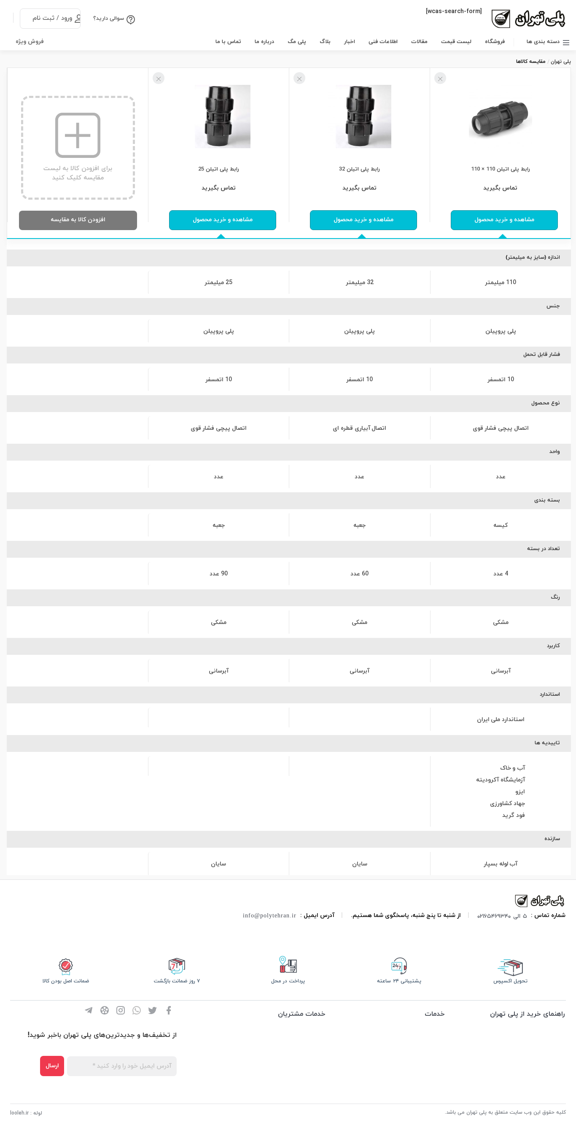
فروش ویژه (30, 42)
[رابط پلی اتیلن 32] (359, 116)
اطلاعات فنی (383, 42)
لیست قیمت (456, 42)
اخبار (349, 42)
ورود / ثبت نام (52, 18)
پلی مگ (297, 42)
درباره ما (264, 42)
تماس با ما (228, 42)
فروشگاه (495, 42)
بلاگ (325, 42)
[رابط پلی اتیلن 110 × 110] (500, 116)
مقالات (419, 42)
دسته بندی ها (543, 42)
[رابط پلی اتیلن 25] (218, 116)
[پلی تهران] (540, 900)
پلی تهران (561, 61)
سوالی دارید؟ (108, 18)
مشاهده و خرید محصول (504, 220)
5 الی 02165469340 (502, 915)
